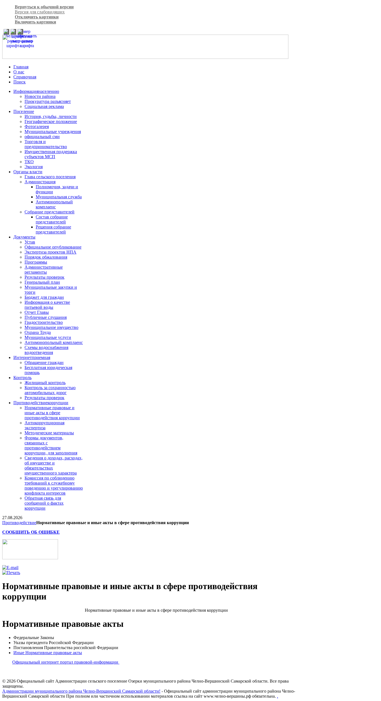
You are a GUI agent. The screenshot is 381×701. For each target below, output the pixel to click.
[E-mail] (10, 567)
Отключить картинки (37, 17)
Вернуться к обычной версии (44, 6)
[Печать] (11, 572)
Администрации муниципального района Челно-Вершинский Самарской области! (81, 691)
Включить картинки (35, 22)
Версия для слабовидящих (40, 11)
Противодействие (19, 522)
